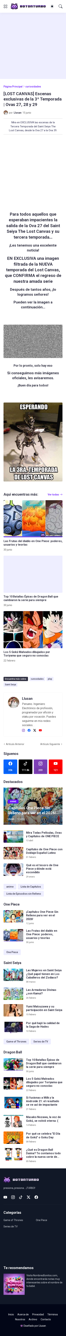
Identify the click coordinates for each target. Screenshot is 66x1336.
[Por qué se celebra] (13, 1137)
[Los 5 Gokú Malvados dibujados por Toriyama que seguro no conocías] (33, 629)
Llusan (42, 1325)
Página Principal (13, 86)
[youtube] (40, 730)
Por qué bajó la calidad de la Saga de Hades (43, 1024)
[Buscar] (60, 6)
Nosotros (20, 1319)
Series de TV (40, 1041)
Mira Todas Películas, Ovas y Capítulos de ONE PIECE (44, 834)
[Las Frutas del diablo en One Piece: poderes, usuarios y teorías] (33, 518)
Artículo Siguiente (50, 744)
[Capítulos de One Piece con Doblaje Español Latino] (13, 853)
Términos (52, 1314)
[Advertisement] (33, 46)
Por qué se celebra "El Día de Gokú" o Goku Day (43, 1135)
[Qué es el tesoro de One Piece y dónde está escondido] (13, 870)
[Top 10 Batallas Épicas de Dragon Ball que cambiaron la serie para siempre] (33, 574)
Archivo (33, 1319)
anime (10, 886)
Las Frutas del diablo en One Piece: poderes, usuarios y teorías (33, 542)
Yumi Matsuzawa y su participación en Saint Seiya (44, 1008)
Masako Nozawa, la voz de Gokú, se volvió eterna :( (43, 1118)
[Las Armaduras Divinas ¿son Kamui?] (13, 994)
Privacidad (38, 1314)
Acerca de (23, 1314)
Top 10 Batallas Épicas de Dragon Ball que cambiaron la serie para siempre (31, 598)
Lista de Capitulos (31, 886)
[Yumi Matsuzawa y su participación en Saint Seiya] (13, 1010)
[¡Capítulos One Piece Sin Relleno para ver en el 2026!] (13, 916)
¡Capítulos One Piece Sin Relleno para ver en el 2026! (42, 915)
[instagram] (23, 730)
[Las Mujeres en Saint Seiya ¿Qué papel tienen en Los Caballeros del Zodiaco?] (13, 975)
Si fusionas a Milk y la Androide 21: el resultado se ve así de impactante (42, 1101)
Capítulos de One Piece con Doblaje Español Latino (44, 851)
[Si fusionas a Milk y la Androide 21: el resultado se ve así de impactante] (13, 1102)
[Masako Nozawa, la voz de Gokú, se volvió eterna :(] (13, 1121)
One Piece (12, 952)
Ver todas (53, 494)
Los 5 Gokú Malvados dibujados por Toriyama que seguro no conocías (27, 653)
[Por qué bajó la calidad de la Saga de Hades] (13, 1027)
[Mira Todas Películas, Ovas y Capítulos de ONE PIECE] (13, 836)
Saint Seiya (10, 684)
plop (50, 679)
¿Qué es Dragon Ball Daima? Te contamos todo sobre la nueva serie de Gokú (43, 1153)
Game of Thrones (16, 1041)
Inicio (11, 1314)
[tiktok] (21, 1197)
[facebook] (29, 730)
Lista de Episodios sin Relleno (23, 893)
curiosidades (33, 86)
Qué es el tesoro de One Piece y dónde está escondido (42, 869)
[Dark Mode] (52, 6)
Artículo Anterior (15, 744)
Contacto (46, 1319)
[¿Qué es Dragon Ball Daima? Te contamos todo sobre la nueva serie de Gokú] (13, 1154)
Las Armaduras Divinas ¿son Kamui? (41, 991)
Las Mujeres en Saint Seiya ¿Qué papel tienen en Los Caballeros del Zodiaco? (44, 974)
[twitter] (34, 730)
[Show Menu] (5, 6)
